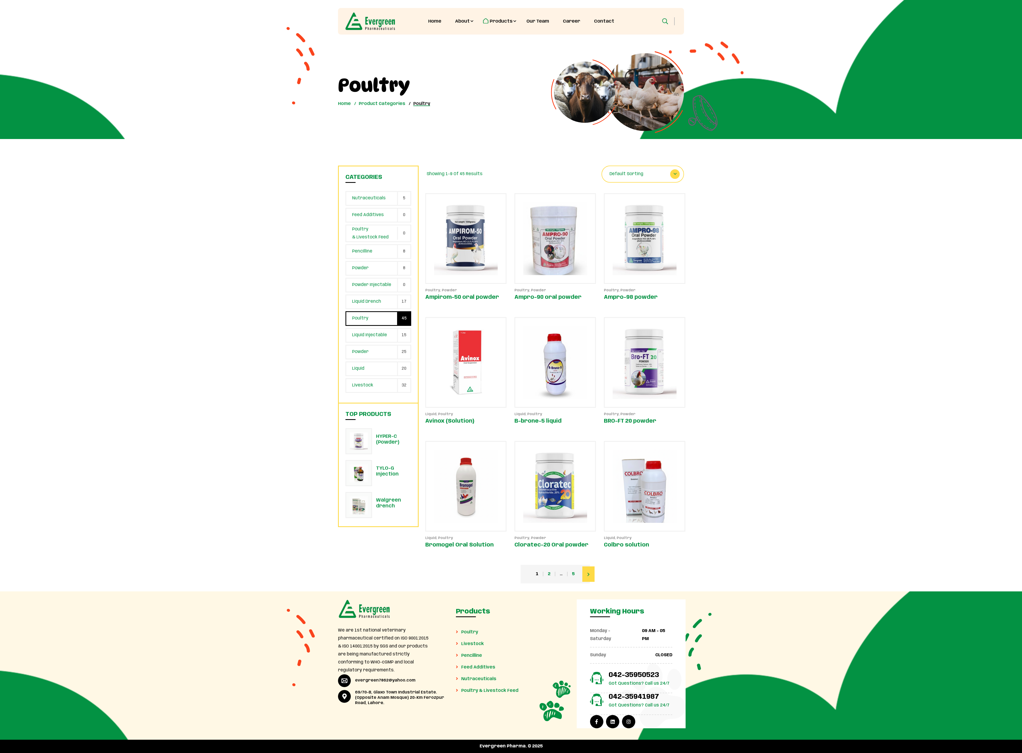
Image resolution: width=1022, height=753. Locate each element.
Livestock (362, 385)
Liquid (430, 414)
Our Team (537, 21)
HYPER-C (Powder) (387, 439)
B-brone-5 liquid (538, 421)
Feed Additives (368, 215)
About (462, 21)
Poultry (432, 290)
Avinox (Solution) (449, 421)
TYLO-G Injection (387, 471)
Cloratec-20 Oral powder (551, 545)
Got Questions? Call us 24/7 (639, 683)
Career (571, 21)
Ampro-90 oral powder (548, 297)
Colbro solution (626, 545)
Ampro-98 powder (631, 297)
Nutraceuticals (369, 198)
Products (501, 21)
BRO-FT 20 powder (630, 421)
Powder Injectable (371, 285)
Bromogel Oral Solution (459, 545)
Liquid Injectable (369, 335)
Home (434, 21)
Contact (604, 21)
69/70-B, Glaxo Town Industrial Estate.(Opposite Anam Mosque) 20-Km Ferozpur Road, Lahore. (399, 697)
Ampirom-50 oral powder (462, 297)
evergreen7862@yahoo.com (385, 680)
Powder (449, 290)
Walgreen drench (388, 503)
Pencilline (362, 251)
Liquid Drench (366, 301)
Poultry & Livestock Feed (370, 233)
